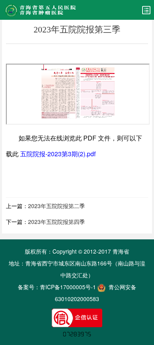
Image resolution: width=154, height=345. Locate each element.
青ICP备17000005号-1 (68, 287)
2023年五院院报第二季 (56, 206)
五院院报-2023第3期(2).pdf (58, 153)
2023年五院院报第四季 (56, 222)
